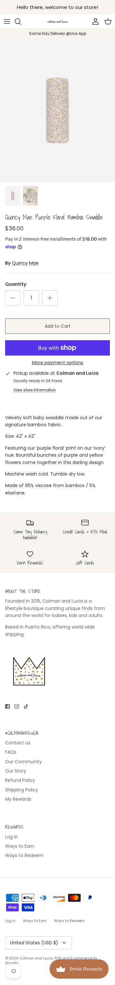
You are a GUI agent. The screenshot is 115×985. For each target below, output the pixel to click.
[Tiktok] (26, 706)
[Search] (21, 21)
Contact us (17, 743)
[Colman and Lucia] (57, 21)
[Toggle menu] (7, 21)
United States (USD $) (34, 943)
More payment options (57, 362)
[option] (57, 110)
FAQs (10, 752)
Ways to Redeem (24, 855)
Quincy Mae (25, 263)
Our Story (15, 771)
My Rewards (18, 799)
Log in (11, 837)
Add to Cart (58, 326)
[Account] (94, 21)
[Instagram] (16, 706)
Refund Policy (20, 780)
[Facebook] (7, 706)
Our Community (23, 761)
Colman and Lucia (36, 958)
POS (57, 958)
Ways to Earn (19, 846)
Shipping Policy (21, 790)
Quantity (15, 284)
